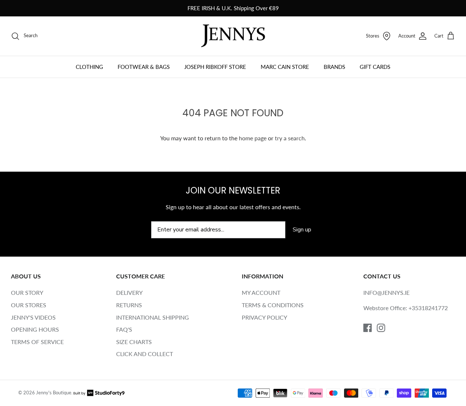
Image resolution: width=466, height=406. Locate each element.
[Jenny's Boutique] (233, 35)
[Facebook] (367, 328)
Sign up (302, 230)
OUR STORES (28, 304)
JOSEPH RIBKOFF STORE (215, 66)
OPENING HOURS (35, 329)
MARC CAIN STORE (285, 66)
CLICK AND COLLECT (144, 353)
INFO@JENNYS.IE (386, 292)
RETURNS (129, 304)
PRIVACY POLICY (264, 317)
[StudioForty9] (99, 392)
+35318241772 (428, 307)
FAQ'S (124, 329)
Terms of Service (37, 341)
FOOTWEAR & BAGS (144, 66)
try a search (290, 137)
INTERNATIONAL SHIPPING (152, 317)
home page (252, 137)
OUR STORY (27, 292)
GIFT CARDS (375, 66)
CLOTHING (89, 66)
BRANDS (334, 66)
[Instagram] (381, 328)
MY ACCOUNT (261, 292)
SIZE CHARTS (134, 341)
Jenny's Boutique (53, 392)
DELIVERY (129, 292)
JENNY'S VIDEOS (33, 317)
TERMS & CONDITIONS (273, 304)
